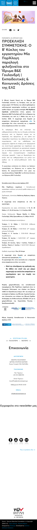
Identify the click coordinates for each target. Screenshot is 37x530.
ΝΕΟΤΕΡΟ (25, 340)
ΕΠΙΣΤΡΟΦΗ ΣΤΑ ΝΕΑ (20, 338)
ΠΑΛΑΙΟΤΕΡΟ (13, 340)
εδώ (30, 121)
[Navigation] (34, 2)
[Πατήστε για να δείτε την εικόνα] (18, 17)
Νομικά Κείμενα (22, 523)
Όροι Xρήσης (13, 523)
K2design (12, 525)
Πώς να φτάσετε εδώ (27, 450)
